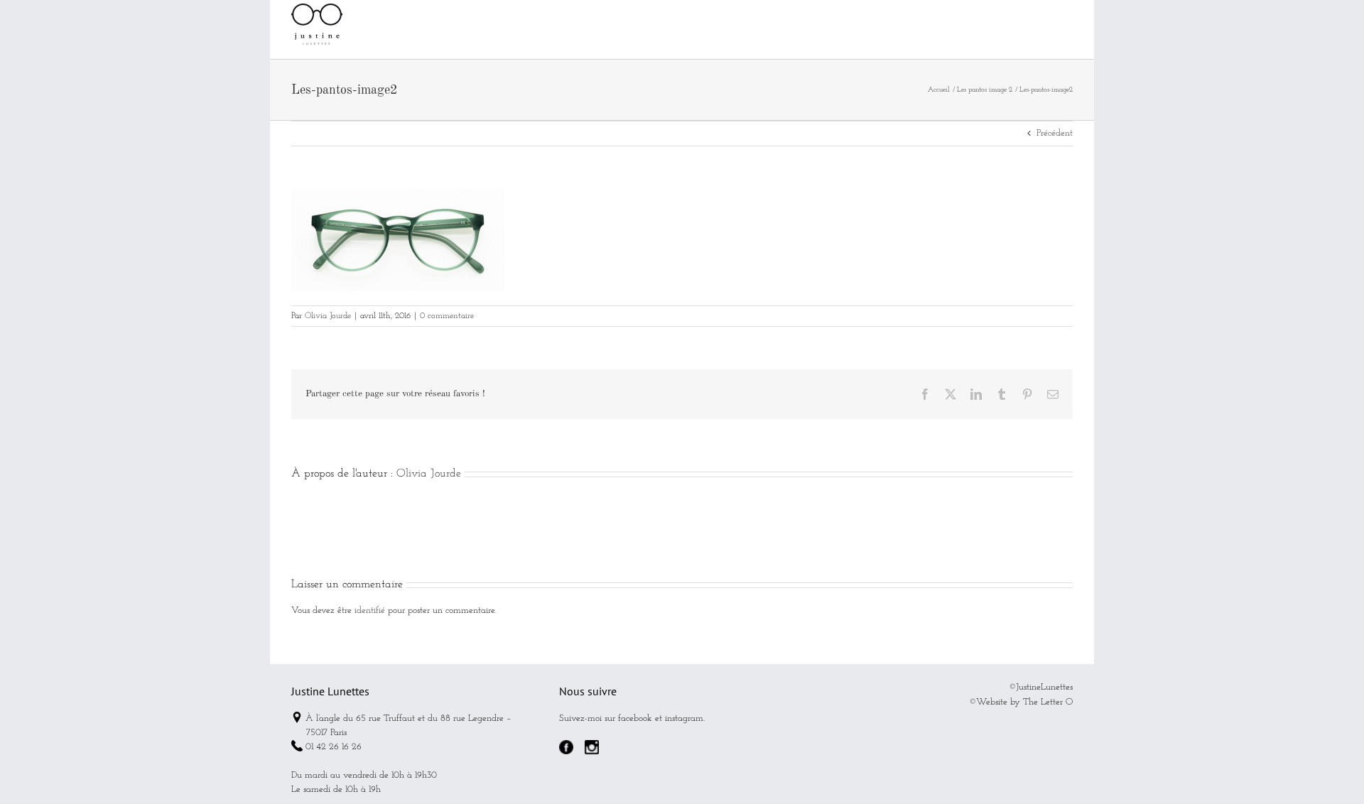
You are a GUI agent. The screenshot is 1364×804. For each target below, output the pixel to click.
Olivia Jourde (328, 316)
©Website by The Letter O (1021, 702)
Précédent (1054, 133)
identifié (369, 610)
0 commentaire (447, 316)
